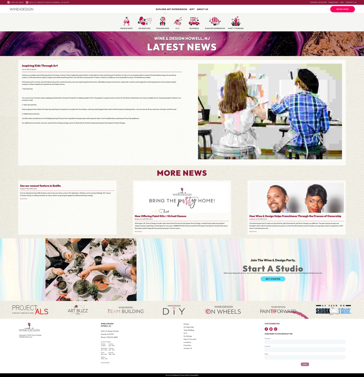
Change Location (318, 2)
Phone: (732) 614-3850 (109, 337)
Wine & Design (58, 123)
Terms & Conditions (172, 375)
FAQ (342, 2)
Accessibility (194, 375)
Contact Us (351, 2)
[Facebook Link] (266, 329)
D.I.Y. (185, 333)
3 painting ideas (83, 82)
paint (67, 98)
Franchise (333, 2)
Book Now (343, 9)
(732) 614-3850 (17, 2)
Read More (23, 199)
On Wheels (188, 336)
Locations (187, 342)
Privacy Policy (184, 375)
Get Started (273, 279)
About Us (202, 9)
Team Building (189, 330)
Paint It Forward (190, 339)
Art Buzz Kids (189, 327)
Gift (192, 9)
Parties (186, 324)
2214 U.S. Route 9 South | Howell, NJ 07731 (49, 2)
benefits (139, 77)
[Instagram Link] (275, 329)
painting (55, 109)
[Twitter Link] (271, 329)
